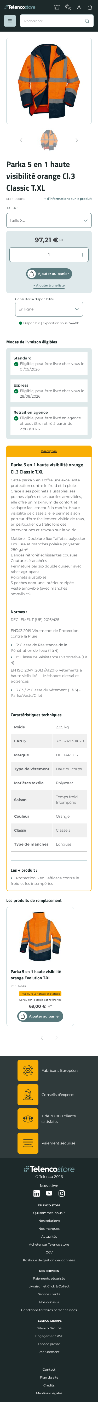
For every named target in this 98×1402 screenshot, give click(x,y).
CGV (49, 1252)
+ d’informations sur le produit (68, 199)
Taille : (12, 208)
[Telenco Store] (20, 7)
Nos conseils (49, 1302)
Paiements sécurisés (49, 1278)
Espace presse (49, 1344)
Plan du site (49, 1377)
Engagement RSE (49, 1336)
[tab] (49, 451)
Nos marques (49, 1229)
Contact (49, 1369)
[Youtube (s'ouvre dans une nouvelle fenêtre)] (49, 1193)
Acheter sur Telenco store (49, 1244)
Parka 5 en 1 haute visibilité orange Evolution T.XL (36, 974)
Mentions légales (49, 1393)
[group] (49, 140)
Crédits (49, 1385)
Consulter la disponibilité (34, 299)
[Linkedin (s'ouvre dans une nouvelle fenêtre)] (36, 1193)
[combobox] (57, 20)
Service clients (49, 1294)
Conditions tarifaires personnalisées (49, 1310)
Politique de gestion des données (49, 1260)
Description (49, 450)
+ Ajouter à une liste (49, 285)
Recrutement (49, 1352)
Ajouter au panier (53, 273)
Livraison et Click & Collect (49, 1286)
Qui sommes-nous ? (49, 1213)
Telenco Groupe (49, 1328)
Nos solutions (49, 1221)
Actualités (49, 1236)
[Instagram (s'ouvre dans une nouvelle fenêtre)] (62, 1193)
